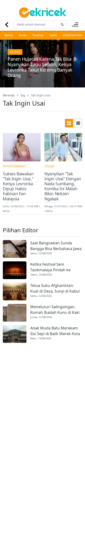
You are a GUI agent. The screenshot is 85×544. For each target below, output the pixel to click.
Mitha (6, 211)
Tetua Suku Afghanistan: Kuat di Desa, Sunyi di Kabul (55, 288)
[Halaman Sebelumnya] (6, 24)
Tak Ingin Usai (40, 95)
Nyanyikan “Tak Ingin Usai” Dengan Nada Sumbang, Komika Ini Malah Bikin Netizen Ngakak (62, 186)
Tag (22, 95)
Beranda (9, 95)
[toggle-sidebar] (75, 24)
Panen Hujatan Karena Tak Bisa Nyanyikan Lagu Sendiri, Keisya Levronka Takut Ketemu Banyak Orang (40, 67)
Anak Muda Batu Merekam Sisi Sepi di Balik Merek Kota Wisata (55, 331)
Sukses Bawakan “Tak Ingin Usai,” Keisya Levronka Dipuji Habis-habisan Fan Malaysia (18, 186)
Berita (8, 35)
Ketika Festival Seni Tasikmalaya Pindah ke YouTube (50, 267)
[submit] (62, 24)
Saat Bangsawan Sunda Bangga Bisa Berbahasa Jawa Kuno (55, 245)
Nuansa (37, 35)
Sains (53, 35)
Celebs (15, 52)
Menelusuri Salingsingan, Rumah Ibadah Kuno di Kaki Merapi (55, 309)
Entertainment (73, 35)
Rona (22, 35)
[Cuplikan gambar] (14, 249)
